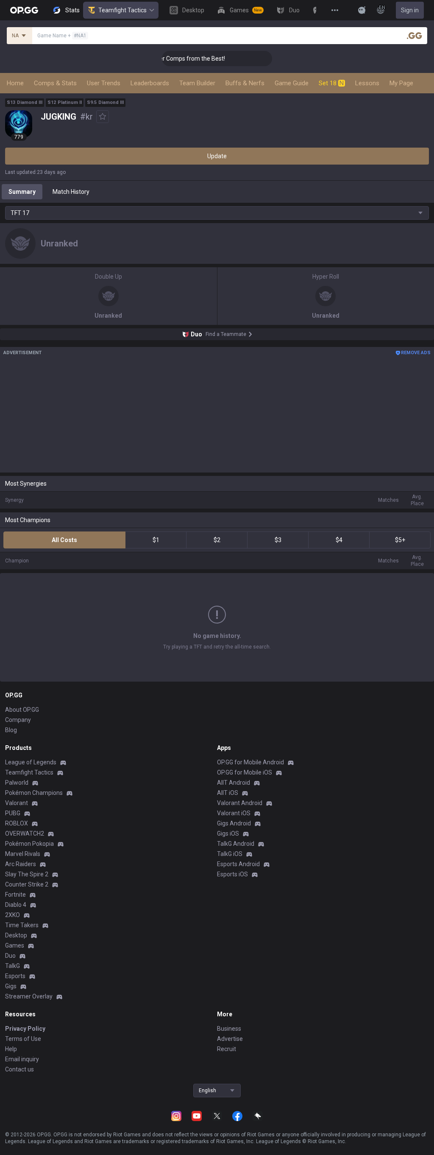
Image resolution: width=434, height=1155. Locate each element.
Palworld (16, 782)
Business (229, 1028)
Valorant (16, 803)
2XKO (12, 915)
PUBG (12, 813)
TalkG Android (235, 843)
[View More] (334, 10)
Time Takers (22, 925)
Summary (22, 191)
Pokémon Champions (34, 792)
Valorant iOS (233, 813)
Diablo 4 (15, 904)
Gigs (11, 986)
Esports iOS (232, 874)
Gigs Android (234, 823)
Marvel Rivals (22, 853)
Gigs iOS (228, 833)
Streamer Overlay (29, 996)
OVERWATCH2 (24, 833)
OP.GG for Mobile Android (250, 762)
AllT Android (233, 782)
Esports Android (238, 864)
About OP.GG (22, 709)
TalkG (12, 965)
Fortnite (15, 894)
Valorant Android (239, 803)
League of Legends (30, 762)
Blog (11, 730)
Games (14, 945)
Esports (15, 976)
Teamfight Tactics (122, 10)
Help (11, 1049)
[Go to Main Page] (24, 10)
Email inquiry (22, 1059)
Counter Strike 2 (26, 884)
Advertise (230, 1038)
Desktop (16, 935)
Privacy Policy (25, 1028)
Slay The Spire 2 (26, 874)
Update (217, 156)
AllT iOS (227, 792)
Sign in (410, 10)
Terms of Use (23, 1038)
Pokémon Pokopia (29, 843)
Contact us (19, 1069)
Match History (71, 191)
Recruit (226, 1049)
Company (18, 719)
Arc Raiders (20, 864)
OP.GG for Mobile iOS (244, 772)
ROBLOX (16, 823)
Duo (10, 955)
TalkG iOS (229, 853)
